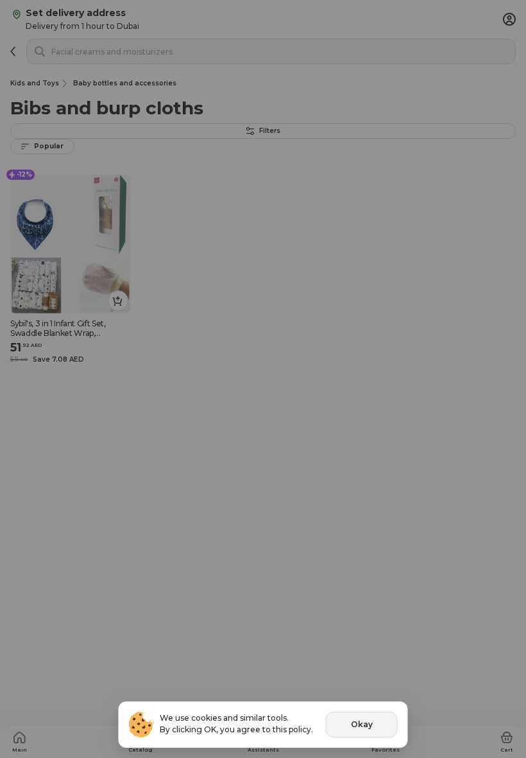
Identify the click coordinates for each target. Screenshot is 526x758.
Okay (362, 724)
